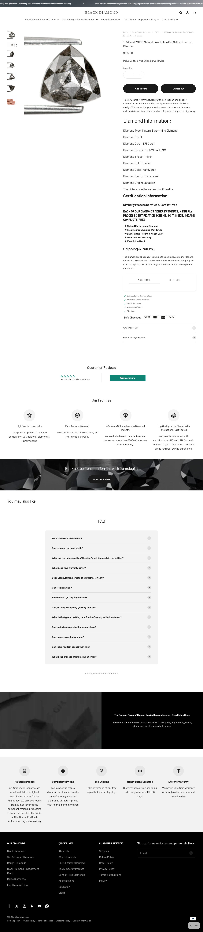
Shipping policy (63, 920)
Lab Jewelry (169, 19)
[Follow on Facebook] (9, 906)
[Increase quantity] (140, 74)
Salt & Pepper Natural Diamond (79, 19)
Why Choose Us (67, 857)
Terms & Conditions (110, 874)
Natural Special (109, 19)
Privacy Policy (106, 868)
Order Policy (106, 862)
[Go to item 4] (12, 66)
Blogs (62, 892)
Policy (85, 436)
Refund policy (13, 920)
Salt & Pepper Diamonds (141, 32)
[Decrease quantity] (127, 74)
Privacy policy (29, 920)
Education (64, 886)
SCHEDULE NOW (101, 479)
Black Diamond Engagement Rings (23, 871)
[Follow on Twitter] (17, 906)
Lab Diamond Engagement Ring (139, 19)
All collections (66, 880)
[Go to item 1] (12, 35)
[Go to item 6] (12, 88)
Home (125, 32)
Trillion (157, 32)
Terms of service (45, 920)
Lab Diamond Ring (17, 885)
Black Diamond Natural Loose (40, 19)
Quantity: (128, 68)
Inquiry (103, 880)
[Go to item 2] (12, 45)
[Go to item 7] (12, 100)
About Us (64, 851)
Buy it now (178, 88)
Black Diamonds (16, 851)
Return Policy (106, 857)
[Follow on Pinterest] (32, 906)
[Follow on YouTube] (39, 906)
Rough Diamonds (16, 862)
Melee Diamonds (16, 878)
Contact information (82, 920)
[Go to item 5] (12, 77)
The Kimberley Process (71, 868)
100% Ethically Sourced (72, 862)
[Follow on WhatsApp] (47, 906)
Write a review (127, 377)
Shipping (148, 60)
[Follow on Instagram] (24, 906)
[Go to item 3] (12, 54)
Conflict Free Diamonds (72, 874)
